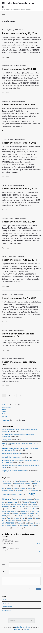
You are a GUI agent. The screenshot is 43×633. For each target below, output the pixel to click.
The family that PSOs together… (11, 457)
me (38, 511)
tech (13, 520)
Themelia (26, 629)
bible (3, 488)
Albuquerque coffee (19, 483)
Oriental (31, 513)
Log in (4, 599)
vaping (20, 523)
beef (32, 486)
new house (15, 513)
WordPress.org (6, 610)
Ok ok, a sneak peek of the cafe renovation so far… (18, 335)
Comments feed (7, 606)
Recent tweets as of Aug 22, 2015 (19, 188)
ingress (4, 511)
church (27, 490)
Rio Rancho (5, 405)
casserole (4, 490)
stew (9, 520)
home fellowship (8, 509)
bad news (15, 486)
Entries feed (5, 603)
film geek (26, 502)
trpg (24, 520)
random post (6, 420)
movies (7, 513)
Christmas (19, 490)
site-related (16, 518)
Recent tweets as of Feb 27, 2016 (19, 69)
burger (29, 488)
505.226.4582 (6, 407)
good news (5, 506)
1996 (3, 481)
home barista (36, 506)
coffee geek (5, 494)
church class (35, 490)
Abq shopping (7, 483)
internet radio (24, 511)
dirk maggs (22, 499)
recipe (28, 516)
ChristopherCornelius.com (23, 627)
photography (12, 516)
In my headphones (13, 511)
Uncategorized (8, 523)
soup (37, 518)
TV (28, 520)
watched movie (24, 525)
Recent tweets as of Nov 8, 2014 (18, 221)
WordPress (17, 629)
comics (14, 494)
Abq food (30, 481)
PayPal (4, 409)
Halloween (21, 506)
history (28, 506)
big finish (16, 488)
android (28, 483)
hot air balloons (19, 509)
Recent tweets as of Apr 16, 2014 (19, 298)
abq (16, 481)
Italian (33, 511)
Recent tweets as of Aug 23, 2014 (19, 260)
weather (34, 525)
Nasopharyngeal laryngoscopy (11, 453)
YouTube (4, 416)
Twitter (4, 414)
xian (21, 528)
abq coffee (23, 481)
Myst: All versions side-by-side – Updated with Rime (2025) (20, 443)
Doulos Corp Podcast (13, 502)
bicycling (9, 488)
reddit (4, 412)
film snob (33, 502)
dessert (15, 499)
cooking (20, 494)
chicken (11, 490)
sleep (23, 518)
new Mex (24, 513)
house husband (31, 509)
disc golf (29, 499)
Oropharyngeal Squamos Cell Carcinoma (14, 471)
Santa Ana (34, 516)
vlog (31, 523)
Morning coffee (6, 440)
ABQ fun (38, 481)
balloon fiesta (24, 486)
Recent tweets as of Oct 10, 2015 (19, 142)
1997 (8, 481)
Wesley (14, 528)
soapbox (30, 518)
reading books (20, 516)
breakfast (22, 488)
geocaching (33, 504)
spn (3, 520)
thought (19, 520)
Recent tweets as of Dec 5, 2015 (18, 104)
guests (13, 506)
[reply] (38, 543)
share (3, 518)
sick (9, 518)
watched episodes (11, 525)
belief (36, 486)
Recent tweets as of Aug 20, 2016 (19, 33)
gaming (24, 504)
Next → (20, 396)
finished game (16, 504)
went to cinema (6, 528)
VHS (27, 523)
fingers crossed (6, 504)
